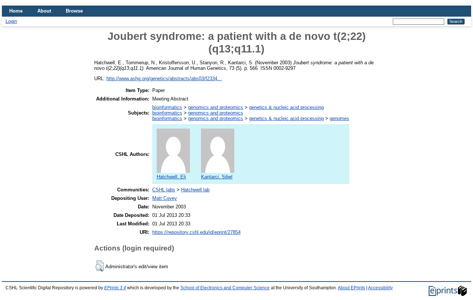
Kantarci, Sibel (216, 177)
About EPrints (351, 288)
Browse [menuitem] (74, 11)
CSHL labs (163, 189)
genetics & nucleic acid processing (286, 107)
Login (11, 21)
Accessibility (380, 288)
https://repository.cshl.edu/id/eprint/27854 (196, 232)
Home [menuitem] (16, 11)
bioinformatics (167, 107)
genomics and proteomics (215, 107)
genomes (339, 118)
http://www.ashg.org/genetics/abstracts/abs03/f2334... (164, 78)
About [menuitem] (44, 11)
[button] (99, 266)
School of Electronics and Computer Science (225, 288)
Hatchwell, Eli (171, 177)
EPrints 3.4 (115, 288)
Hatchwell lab (195, 189)
